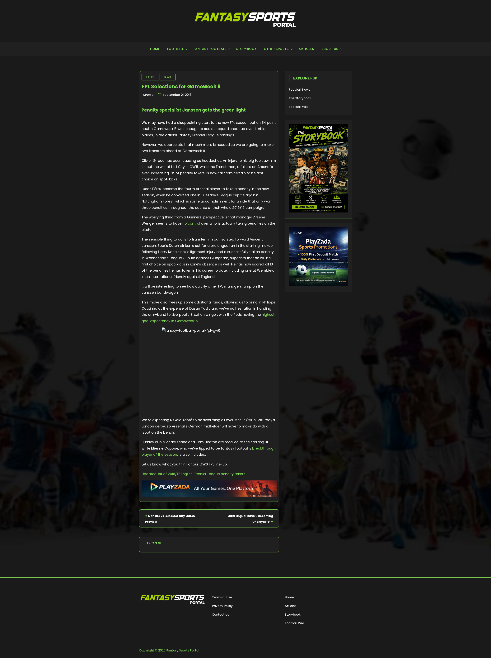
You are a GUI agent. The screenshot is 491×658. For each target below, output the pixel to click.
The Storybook (300, 98)
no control (191, 223)
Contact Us (220, 614)
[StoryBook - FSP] (318, 211)
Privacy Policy (222, 606)
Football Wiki (298, 107)
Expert (150, 77)
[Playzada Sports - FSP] (209, 496)
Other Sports (276, 49)
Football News (299, 89)
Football (175, 49)
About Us (329, 49)
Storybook (246, 49)
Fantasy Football (210, 49)
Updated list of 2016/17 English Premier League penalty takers (193, 473)
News (167, 77)
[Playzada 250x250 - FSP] (318, 285)
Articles (306, 49)
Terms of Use (222, 597)
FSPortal (148, 95)
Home (155, 49)
